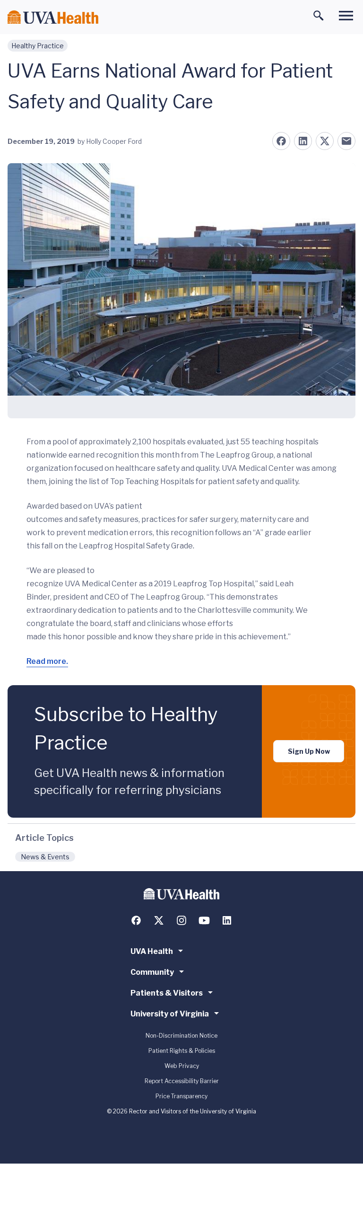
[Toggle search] (318, 15)
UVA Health (151, 951)
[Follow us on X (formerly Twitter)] (158, 920)
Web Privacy (181, 1065)
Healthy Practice (37, 46)
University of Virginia (169, 1013)
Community (152, 972)
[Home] (53, 17)
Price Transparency (181, 1096)
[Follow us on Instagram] (181, 920)
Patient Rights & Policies (181, 1050)
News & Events (45, 857)
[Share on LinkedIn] (303, 141)
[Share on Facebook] (281, 141)
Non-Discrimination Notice (181, 1035)
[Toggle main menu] (346, 15)
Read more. (47, 661)
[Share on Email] (346, 141)
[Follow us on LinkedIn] (227, 920)
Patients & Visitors (166, 992)
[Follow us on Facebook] (136, 920)
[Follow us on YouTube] (204, 920)
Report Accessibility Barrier (182, 1081)
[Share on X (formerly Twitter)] (325, 141)
